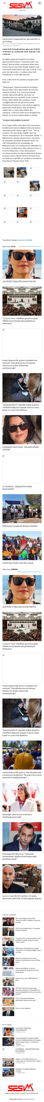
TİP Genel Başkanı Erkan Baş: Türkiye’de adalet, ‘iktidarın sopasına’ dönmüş (27, 920)
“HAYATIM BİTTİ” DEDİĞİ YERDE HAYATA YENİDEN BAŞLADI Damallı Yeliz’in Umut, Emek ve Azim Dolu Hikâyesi (20, 407)
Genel (20, 240)
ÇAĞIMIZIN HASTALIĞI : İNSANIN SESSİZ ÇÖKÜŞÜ (20, 448)
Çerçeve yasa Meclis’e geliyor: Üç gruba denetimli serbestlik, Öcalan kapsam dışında (21, 897)
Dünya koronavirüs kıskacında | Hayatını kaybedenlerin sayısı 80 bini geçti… (27, 960)
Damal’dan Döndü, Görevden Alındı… (18, 563)
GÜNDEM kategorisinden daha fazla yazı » (29, 572)
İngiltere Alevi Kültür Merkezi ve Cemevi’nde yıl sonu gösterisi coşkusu (28, 1060)
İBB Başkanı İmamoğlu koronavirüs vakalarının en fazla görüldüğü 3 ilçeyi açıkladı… (28, 950)
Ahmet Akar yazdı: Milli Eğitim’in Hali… (26, 979)
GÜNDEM (28, 240)
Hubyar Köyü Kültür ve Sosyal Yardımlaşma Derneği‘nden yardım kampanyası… (27, 970)
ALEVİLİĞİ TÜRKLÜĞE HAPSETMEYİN (19, 281)
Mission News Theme (15, 1099)
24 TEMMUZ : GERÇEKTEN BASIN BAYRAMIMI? (17, 487)
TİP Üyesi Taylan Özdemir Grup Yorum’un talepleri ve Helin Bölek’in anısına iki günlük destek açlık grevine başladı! (28, 991)
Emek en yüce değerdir (22, 1008)
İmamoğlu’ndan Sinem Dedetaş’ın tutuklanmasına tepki (17, 815)
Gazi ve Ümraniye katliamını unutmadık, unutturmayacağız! (25, 999)
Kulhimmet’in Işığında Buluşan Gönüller (20, 526)
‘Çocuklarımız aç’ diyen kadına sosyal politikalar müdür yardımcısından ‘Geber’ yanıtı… (28, 940)
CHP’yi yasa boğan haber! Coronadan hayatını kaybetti (27, 929)
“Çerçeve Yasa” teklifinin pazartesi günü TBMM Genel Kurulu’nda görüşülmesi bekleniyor (20, 321)
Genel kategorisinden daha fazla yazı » (30, 246)
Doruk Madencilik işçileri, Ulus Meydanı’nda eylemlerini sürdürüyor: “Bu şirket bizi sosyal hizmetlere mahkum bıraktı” (22, 775)
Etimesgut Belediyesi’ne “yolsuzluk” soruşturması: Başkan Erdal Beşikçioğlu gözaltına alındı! (19, 856)
